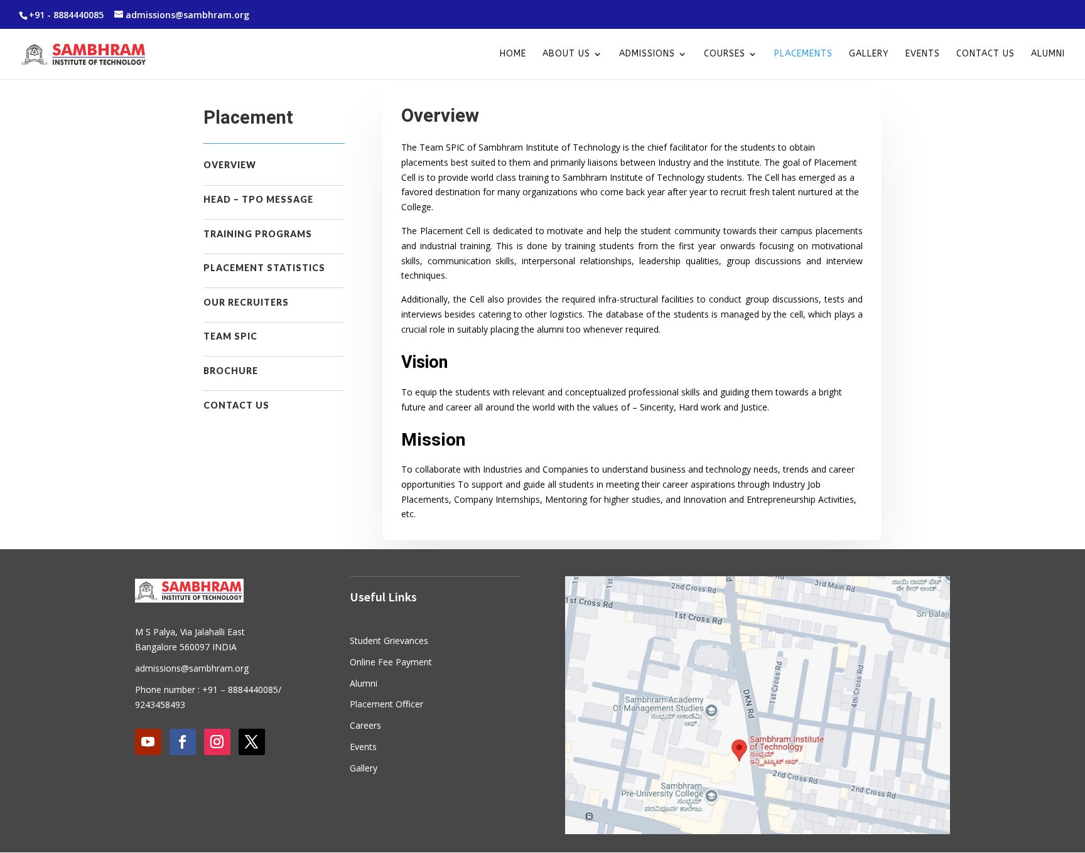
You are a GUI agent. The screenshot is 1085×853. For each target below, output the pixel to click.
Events (922, 54)
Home (513, 54)
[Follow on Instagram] (217, 742)
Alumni (1048, 54)
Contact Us (985, 54)
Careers (365, 725)
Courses (724, 54)
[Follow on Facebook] (183, 742)
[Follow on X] (252, 742)
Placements (803, 54)
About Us (566, 54)
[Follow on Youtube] (148, 742)
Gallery (869, 54)
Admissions (647, 54)
